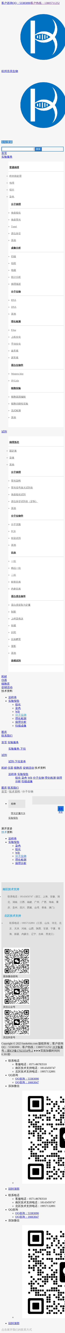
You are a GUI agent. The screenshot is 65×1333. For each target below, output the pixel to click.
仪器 (10, 767)
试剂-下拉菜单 (17, 761)
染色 (24, 777)
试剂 (4, 755)
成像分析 (16, 248)
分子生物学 (17, 516)
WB (30, 777)
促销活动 (28, 767)
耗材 (4, 767)
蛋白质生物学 (18, 596)
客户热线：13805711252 (45, 3)
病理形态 (14, 442)
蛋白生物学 (17, 365)
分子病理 (16, 204)
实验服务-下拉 (17, 748)
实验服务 (13, 742)
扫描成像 (27, 781)
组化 (18, 777)
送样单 (12, 774)
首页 (4, 742)
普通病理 (14, 167)
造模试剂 (16, 660)
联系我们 (13, 787)
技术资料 (14, 791)
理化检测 (16, 321)
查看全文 (61, 809)
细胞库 (18, 767)
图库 (4, 787)
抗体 (13, 552)
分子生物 (16, 291)
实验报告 (22, 774)
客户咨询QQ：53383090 (16, 3)
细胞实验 (16, 388)
